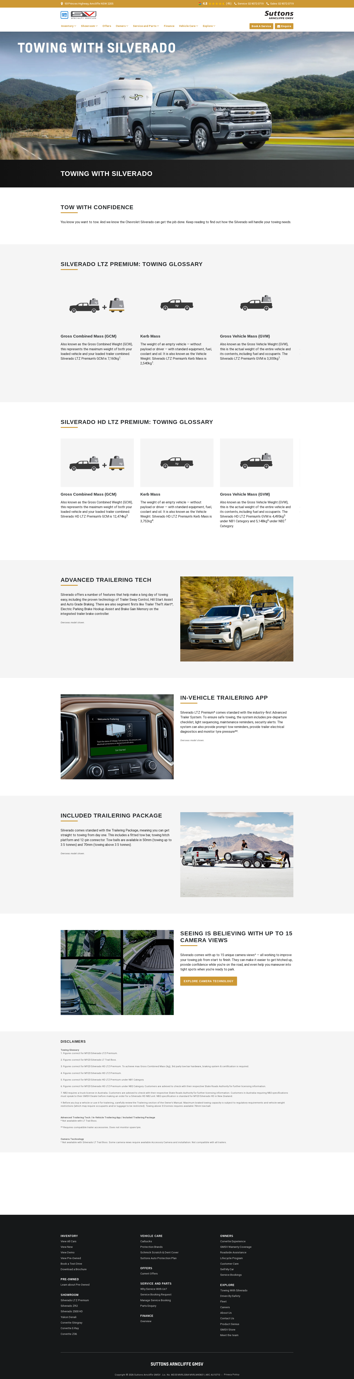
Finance (169, 26)
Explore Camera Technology (209, 981)
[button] (68, 332)
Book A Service (261, 26)
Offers (106, 26)
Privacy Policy (231, 1374)
